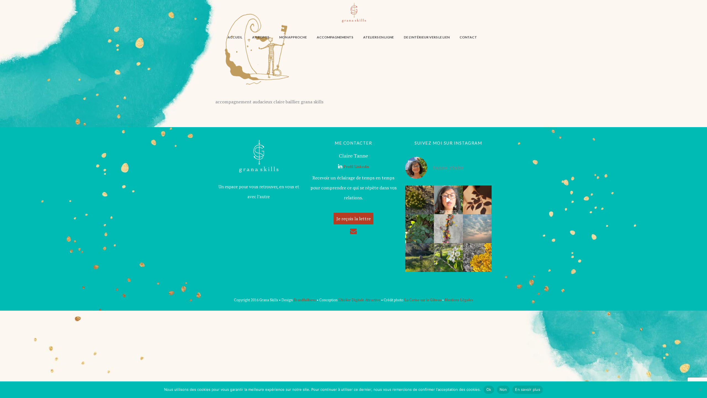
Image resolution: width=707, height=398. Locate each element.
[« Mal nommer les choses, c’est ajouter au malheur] (419, 228)
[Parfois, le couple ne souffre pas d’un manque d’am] (448, 257)
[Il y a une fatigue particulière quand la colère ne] (448, 228)
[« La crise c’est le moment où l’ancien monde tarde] (419, 257)
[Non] (700, 389)
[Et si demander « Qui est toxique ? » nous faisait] (419, 199)
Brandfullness (305, 299)
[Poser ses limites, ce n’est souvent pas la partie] (448, 199)
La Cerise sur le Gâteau (422, 299)
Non (503, 389)
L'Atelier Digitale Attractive (359, 299)
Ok (488, 389)
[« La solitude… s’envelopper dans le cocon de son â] (477, 228)
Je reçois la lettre (353, 219)
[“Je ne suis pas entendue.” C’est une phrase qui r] (477, 257)
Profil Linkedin (356, 166)
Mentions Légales (459, 299)
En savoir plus (527, 389)
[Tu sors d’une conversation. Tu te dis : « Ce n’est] (477, 199)
